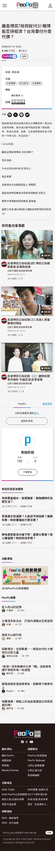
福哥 (8, 638)
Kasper (9, 691)
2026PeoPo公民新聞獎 (15, 588)
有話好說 (27, 452)
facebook (22, 741)
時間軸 (5, 765)
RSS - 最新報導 (10, 818)
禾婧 (8, 624)
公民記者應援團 (36, 765)
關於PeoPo (8, 755)
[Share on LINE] (21, 115)
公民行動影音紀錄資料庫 (19, 270)
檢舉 (24, 56)
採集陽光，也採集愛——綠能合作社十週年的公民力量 (27, 650)
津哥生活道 (12, 656)
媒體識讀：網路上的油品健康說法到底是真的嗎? (27, 703)
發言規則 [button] (47, 403)
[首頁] (27, 5)
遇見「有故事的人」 (38, 804)
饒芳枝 (9, 708)
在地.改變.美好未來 (38, 799)
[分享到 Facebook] (9, 115)
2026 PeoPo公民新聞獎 (14, 794)
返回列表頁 (27, 421)
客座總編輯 (34, 775)
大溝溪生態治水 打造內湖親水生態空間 (27, 621)
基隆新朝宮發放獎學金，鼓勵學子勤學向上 (27, 685)
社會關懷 (11, 83)
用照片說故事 (9, 804)
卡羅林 (9, 610)
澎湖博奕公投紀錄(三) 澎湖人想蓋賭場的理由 (28, 321)
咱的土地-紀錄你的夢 (13, 799)
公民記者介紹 (35, 770)
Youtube (32, 741)
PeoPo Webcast (36, 760)
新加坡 (15, 72)
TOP (49, 832)
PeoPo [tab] (22, 403)
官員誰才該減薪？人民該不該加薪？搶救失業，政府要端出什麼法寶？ (27, 518)
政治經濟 (23, 83)
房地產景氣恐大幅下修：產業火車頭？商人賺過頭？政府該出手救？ (27, 536)
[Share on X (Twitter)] (15, 115)
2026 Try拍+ (8, 789)
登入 (36, 413)
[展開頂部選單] (50, 6)
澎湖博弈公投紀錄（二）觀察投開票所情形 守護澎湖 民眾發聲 (28, 377)
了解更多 (27, 472)
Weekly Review (10, 770)
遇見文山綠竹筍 (12, 635)
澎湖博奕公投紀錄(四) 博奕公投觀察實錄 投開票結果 (28, 265)
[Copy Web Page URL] (27, 115)
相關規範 (6, 760)
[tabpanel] (27, 413)
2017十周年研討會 (37, 794)
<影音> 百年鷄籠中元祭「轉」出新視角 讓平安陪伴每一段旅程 (26, 668)
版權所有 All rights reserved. (19, 102)
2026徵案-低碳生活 (38, 789)
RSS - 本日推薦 (10, 822)
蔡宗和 (9, 673)
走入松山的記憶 (12, 607)
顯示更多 (16, 95)
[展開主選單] (5, 6)
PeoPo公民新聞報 (37, 755)
